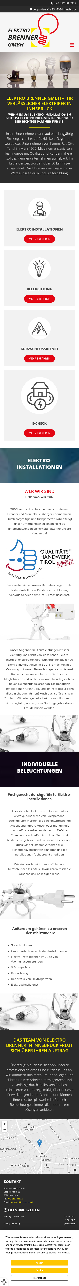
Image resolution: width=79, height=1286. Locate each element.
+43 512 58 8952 (65, 3)
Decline (39, 1270)
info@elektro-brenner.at (22, 1202)
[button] (39, 239)
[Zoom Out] (4, 1129)
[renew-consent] (4, 1282)
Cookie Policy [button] (52, 1249)
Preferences (39, 1278)
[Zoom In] (4, 1124)
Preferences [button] (63, 1252)
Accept (39, 1263)
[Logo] (33, 31)
